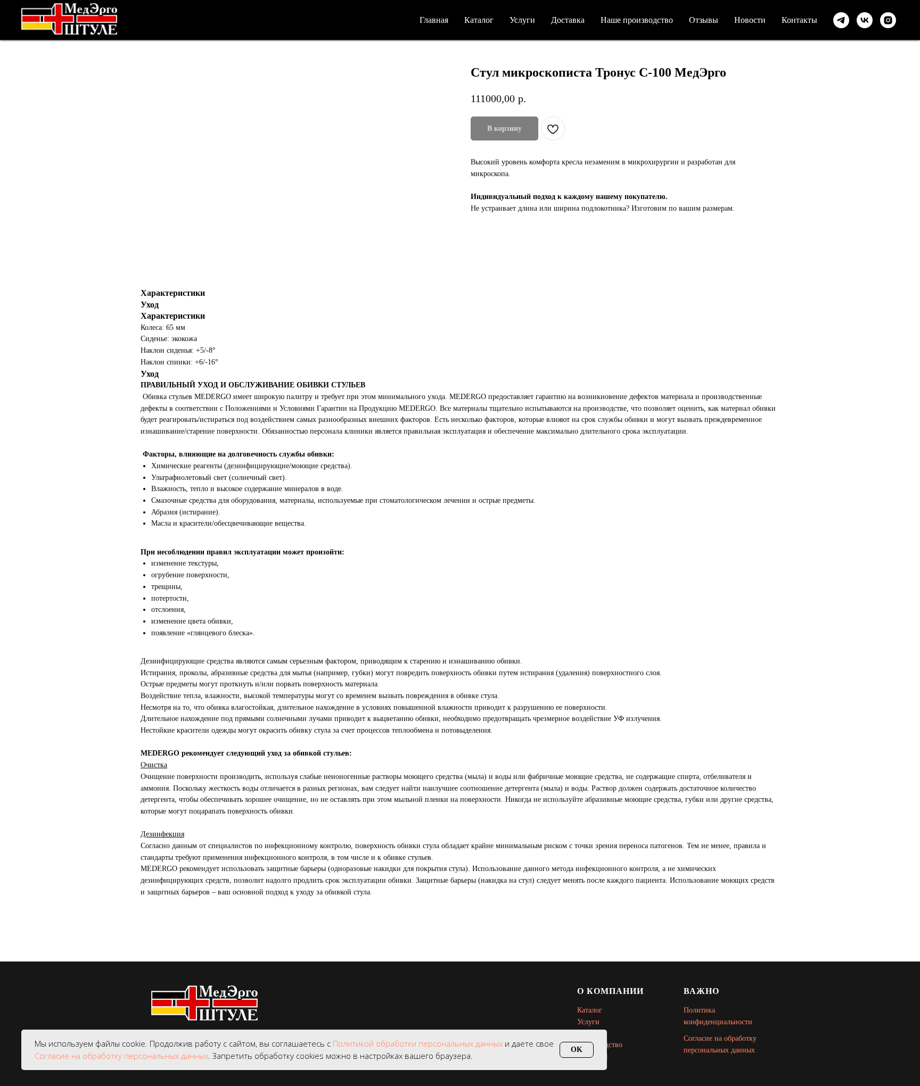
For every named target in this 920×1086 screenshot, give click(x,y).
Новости (750, 19)
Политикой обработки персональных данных (419, 1043)
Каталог (479, 19)
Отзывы (703, 19)
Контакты (799, 19)
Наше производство (637, 19)
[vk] (865, 20)
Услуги (522, 19)
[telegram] (841, 20)
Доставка (568, 19)
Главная (434, 19)
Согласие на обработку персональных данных (121, 1055)
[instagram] (888, 20)
